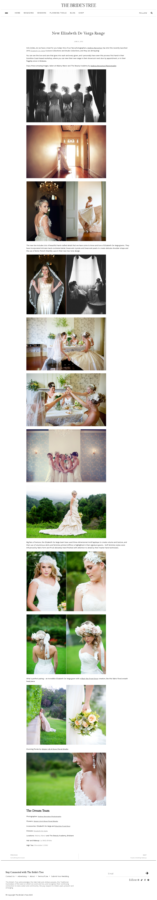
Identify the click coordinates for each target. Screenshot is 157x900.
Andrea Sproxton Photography (103, 66)
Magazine (29, 13)
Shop (81, 13)
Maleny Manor (40, 836)
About (32, 876)
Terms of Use (43, 876)
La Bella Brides (46, 840)
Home (17, 13)
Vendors (41, 13)
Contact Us (10, 876)
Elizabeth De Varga (37, 51)
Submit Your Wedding (60, 876)
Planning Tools (58, 13)
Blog (72, 13)
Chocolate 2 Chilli (41, 845)
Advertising (22, 876)
